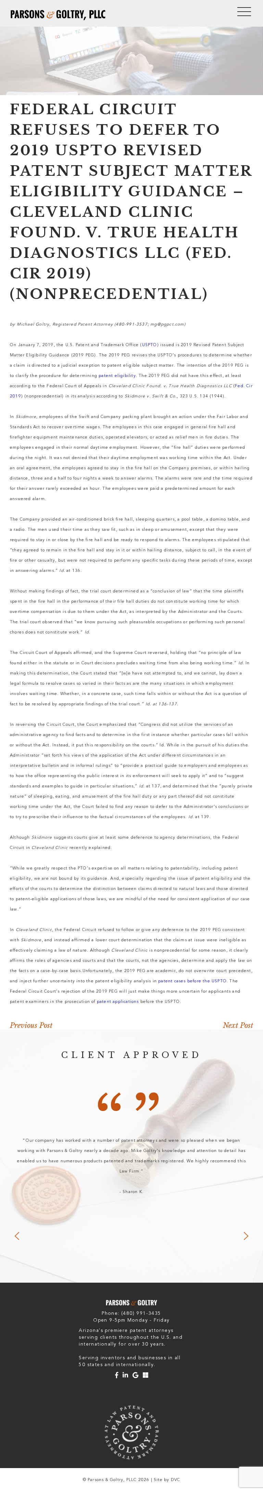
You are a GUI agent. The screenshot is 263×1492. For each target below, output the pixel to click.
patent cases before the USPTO (192, 981)
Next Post (238, 1025)
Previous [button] (17, 1236)
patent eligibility (117, 376)
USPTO (149, 345)
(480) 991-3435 (141, 1313)
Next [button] (246, 1236)
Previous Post (31, 1025)
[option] (131, 1166)
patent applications (118, 1002)
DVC (175, 1480)
